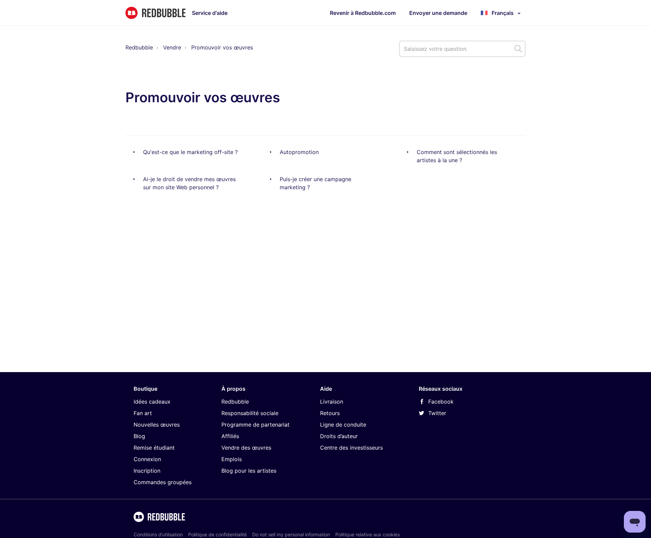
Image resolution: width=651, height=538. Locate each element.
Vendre (172, 47)
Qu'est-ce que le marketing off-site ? (190, 152)
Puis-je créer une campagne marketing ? (315, 183)
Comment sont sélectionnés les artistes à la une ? (457, 156)
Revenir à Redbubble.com (363, 12)
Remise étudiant (154, 447)
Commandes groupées (163, 482)
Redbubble (139, 47)
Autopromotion (299, 152)
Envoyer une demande (438, 12)
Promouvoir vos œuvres (222, 47)
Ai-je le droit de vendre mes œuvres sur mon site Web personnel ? (189, 183)
